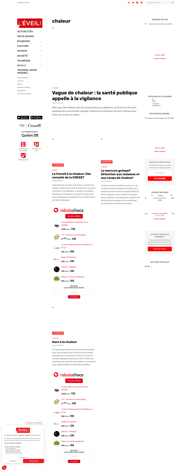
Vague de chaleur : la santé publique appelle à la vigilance (94, 95)
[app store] (23, 118)
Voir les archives (159, 58)
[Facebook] (138, 2)
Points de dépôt (22, 77)
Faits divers (25, 36)
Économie (23, 41)
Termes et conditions (24, 93)
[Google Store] (36, 118)
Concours (20, 81)
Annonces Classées (23, 87)
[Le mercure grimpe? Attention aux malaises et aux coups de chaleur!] (120, 151)
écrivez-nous (159, 249)
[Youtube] (134, 2)
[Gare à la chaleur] (74, 321)
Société (22, 55)
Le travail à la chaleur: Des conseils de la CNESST (71, 175)
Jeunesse (23, 60)
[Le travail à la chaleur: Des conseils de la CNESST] (74, 153)
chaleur (55, 88)
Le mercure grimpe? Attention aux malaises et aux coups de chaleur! (120, 174)
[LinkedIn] (130, 2)
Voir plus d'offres (74, 216)
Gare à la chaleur (64, 342)
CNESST (55, 170)
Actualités (25, 31)
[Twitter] (143, 2)
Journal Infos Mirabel (27, 71)
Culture (23, 46)
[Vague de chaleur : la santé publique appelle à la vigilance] (96, 56)
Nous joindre (21, 90)
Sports (22, 51)
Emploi (19, 84)
